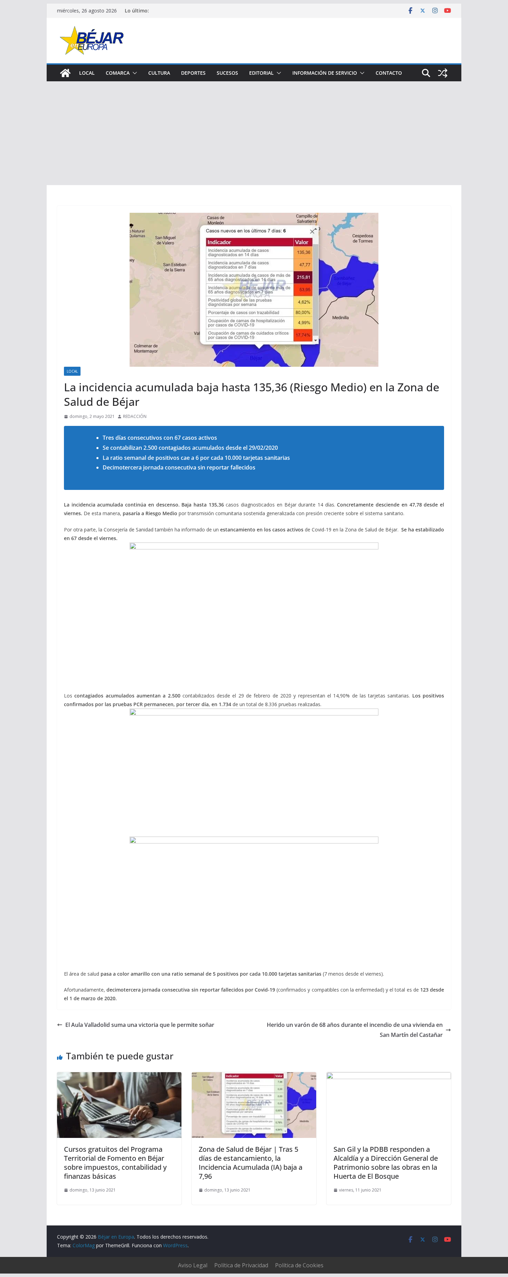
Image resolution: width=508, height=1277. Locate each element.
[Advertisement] (254, 133)
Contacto (389, 73)
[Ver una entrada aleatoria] (442, 73)
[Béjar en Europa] (65, 73)
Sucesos (227, 73)
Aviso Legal (192, 1265)
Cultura (159, 73)
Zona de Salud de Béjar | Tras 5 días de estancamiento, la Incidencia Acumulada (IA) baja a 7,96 (250, 1162)
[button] (133, 73)
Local (87, 73)
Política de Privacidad (241, 1265)
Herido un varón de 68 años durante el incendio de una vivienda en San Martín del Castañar (355, 1030)
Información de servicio (324, 73)
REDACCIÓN (135, 416)
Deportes (193, 73)
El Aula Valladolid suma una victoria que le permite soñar (139, 1025)
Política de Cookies (299, 1265)
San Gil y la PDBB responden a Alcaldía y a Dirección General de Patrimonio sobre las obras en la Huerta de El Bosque (385, 1162)
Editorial (261, 73)
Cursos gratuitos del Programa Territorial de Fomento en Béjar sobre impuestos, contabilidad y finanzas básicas (115, 1162)
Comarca (118, 73)
